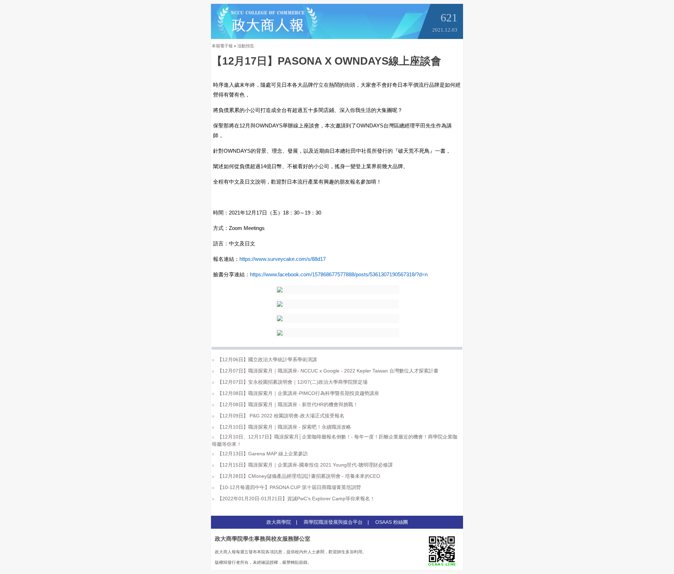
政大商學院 (278, 522)
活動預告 (245, 46)
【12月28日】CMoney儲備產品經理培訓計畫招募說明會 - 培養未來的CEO (298, 476)
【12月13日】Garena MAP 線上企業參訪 (262, 453)
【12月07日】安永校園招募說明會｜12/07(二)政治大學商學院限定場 (292, 382)
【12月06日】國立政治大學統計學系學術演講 (266, 359)
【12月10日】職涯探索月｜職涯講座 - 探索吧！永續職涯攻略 (283, 427)
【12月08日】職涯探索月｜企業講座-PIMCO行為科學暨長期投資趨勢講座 (297, 393)
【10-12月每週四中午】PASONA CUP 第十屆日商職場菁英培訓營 (288, 487)
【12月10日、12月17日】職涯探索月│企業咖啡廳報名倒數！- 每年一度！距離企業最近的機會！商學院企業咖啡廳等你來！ (334, 440)
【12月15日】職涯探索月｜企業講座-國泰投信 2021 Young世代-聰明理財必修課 (304, 465)
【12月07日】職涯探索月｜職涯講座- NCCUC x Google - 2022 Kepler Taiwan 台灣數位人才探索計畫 (327, 371)
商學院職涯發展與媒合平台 (333, 522)
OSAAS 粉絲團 (391, 522)
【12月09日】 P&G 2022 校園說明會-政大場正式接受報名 (280, 415)
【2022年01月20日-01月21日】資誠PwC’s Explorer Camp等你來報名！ (295, 498)
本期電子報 (222, 46)
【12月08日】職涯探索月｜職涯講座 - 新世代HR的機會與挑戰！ (287, 404)
